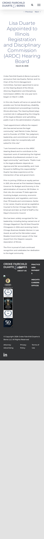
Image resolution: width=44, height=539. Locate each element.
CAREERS (35, 283)
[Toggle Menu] (39, 5)
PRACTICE (35, 264)
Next (37, 12)
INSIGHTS (35, 280)
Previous (29, 12)
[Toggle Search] (32, 5)
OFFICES (35, 285)
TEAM (19, 268)
